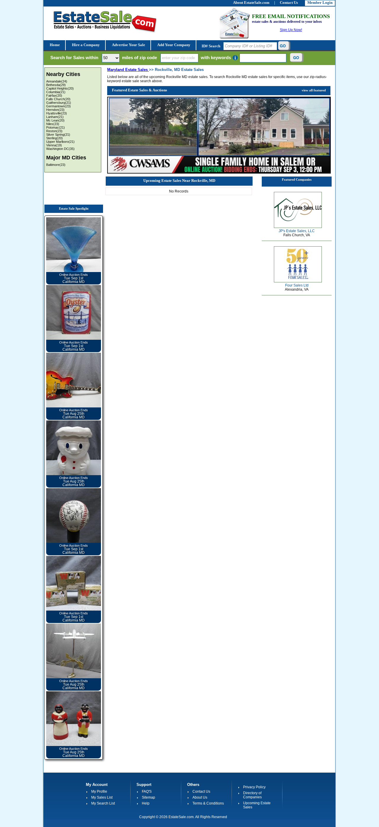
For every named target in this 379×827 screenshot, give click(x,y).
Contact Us (201, 791)
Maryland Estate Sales (128, 69)
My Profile (99, 791)
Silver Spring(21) (58, 134)
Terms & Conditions (208, 803)
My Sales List (102, 797)
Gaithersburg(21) (58, 102)
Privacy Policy (254, 787)
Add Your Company (173, 45)
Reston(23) (54, 131)
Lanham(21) (55, 117)
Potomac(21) (55, 127)
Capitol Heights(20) (60, 88)
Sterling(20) (54, 138)
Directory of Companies (252, 795)
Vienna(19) (54, 145)
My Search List (103, 803)
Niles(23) (52, 124)
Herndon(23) (55, 109)
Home (54, 45)
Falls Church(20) (58, 99)
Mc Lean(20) (55, 120)
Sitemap (148, 797)
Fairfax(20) (54, 95)
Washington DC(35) (60, 148)
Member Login (320, 2)
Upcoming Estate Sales (257, 805)
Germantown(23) (58, 106)
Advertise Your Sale (128, 45)
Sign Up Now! (291, 30)
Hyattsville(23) (56, 113)
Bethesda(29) (56, 85)
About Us (199, 797)
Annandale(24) (56, 81)
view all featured (314, 90)
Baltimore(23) (55, 164)
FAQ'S (147, 791)
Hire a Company (85, 45)
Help (146, 803)
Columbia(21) (55, 92)
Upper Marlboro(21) (60, 141)
